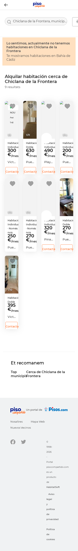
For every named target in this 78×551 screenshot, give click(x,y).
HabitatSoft (53, 487)
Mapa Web (38, 421)
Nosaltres (16, 421)
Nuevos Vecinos (20, 427)
